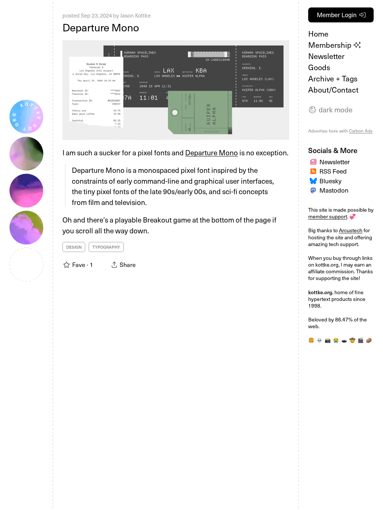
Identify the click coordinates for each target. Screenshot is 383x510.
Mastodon (334, 190)
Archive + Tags (333, 78)
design (74, 247)
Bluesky (330, 181)
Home (318, 33)
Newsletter (326, 56)
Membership (330, 44)
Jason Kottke (135, 15)
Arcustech (350, 230)
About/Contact (333, 89)
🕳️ (344, 339)
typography (106, 247)
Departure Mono (100, 27)
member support (327, 216)
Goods (319, 67)
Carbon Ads (361, 130)
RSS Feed (333, 171)
